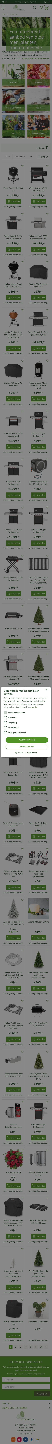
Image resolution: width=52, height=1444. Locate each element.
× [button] (47, 690)
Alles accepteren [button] (27, 740)
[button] (26, 752)
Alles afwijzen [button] (27, 746)
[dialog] (26, 722)
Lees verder (33, 707)
